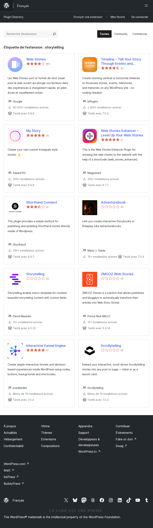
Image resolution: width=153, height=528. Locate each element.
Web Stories (36, 59)
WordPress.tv (89, 451)
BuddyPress (14, 483)
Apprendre (85, 426)
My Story (33, 131)
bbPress (11, 477)
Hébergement (13, 439)
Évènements (124, 433)
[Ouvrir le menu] (147, 5)
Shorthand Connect (41, 202)
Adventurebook (113, 202)
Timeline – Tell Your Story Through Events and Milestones (121, 61)
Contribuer (123, 426)
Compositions (50, 446)
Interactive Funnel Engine (46, 346)
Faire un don (126, 439)
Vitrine (45, 426)
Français (18, 500)
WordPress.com (16, 464)
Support (83, 433)
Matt (9, 470)
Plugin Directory (14, 16)
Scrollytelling (111, 346)
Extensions (48, 439)
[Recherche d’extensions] (54, 34)
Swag (121, 446)
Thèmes (46, 433)
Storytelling (35, 274)
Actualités (10, 433)
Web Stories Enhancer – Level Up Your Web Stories (122, 133)
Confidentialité (14, 446)
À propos (10, 426)
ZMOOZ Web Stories (117, 274)
